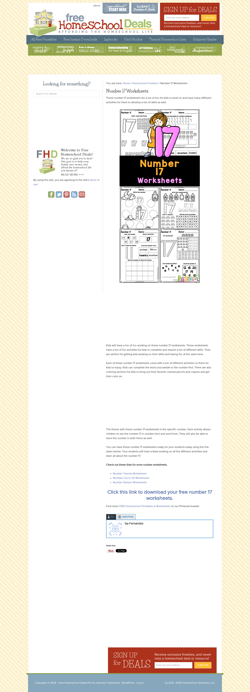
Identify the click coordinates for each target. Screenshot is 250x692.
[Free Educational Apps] (65, 49)
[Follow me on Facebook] (51, 196)
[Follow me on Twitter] (58, 196)
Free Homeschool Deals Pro (74, 683)
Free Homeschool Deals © (90, 21)
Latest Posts (128, 517)
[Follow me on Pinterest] (66, 196)
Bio (112, 517)
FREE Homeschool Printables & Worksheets (144, 506)
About (96, 5)
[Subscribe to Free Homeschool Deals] (74, 196)
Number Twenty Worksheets (130, 473)
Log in (140, 683)
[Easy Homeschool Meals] (177, 49)
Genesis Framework (108, 683)
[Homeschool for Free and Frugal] (120, 49)
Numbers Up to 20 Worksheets (131, 478)
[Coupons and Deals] (42, 49)
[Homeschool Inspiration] (205, 49)
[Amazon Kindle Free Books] (91, 49)
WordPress (128, 683)
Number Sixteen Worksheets (130, 482)
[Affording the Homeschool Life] (150, 49)
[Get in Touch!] (81, 196)
